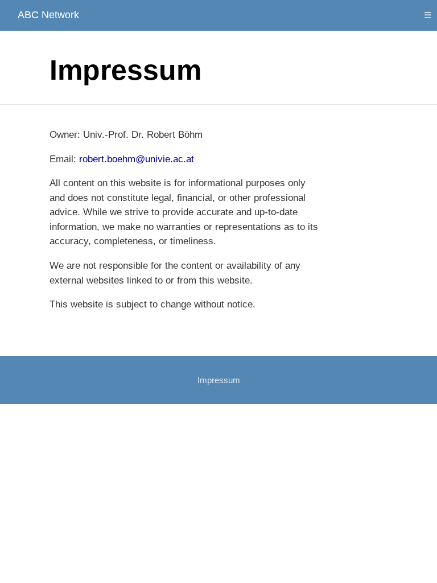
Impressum (218, 380)
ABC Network (48, 14)
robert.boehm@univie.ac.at (136, 159)
